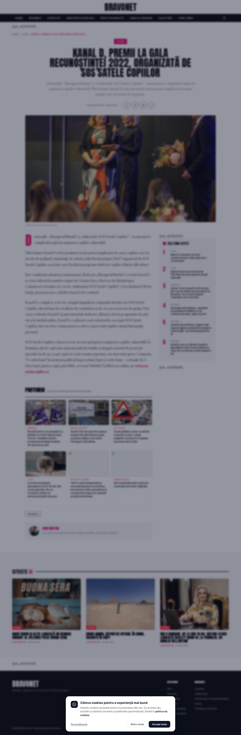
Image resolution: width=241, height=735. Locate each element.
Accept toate (159, 724)
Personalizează (79, 724)
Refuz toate (137, 724)
